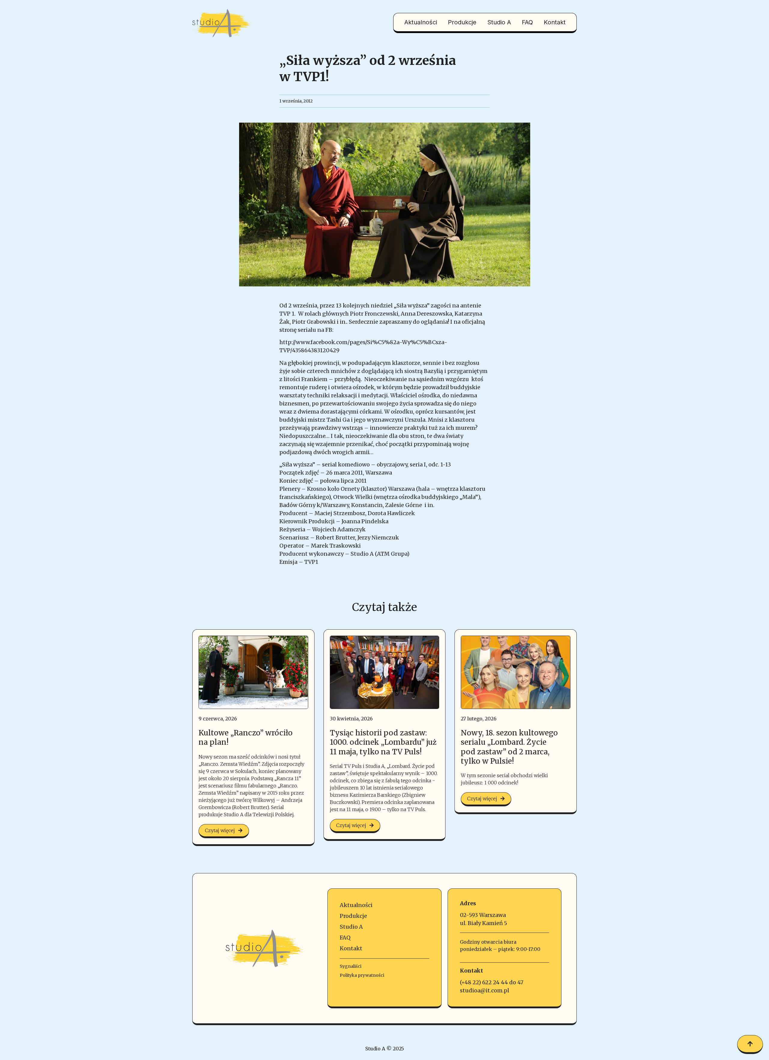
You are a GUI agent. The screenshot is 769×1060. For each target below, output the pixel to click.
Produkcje (462, 22)
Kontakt (555, 22)
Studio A (499, 22)
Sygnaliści (350, 966)
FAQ (527, 22)
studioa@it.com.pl (484, 990)
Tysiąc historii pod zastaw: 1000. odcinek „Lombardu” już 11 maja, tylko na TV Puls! (383, 742)
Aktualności (420, 22)
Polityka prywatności (362, 975)
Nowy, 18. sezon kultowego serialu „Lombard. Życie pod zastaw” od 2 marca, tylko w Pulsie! (509, 747)
